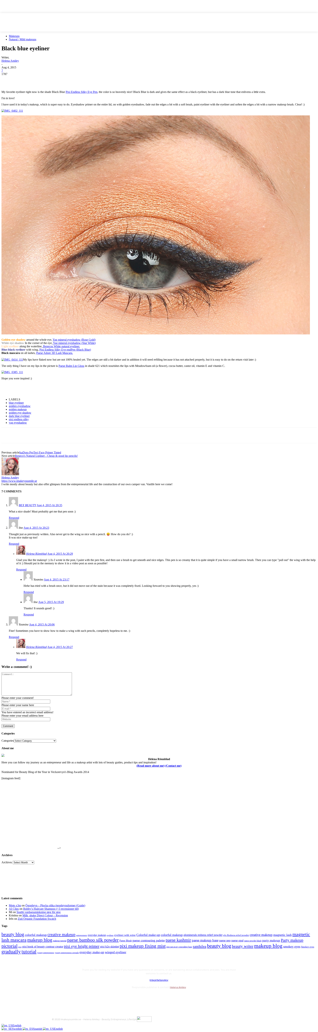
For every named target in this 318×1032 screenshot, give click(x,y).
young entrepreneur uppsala (67, 953)
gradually (11, 951)
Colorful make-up (148, 935)
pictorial (9, 946)
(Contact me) (173, 765)
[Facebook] (7, 79)
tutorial (29, 951)
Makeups (14, 36)
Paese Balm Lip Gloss (71, 365)
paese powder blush (253, 941)
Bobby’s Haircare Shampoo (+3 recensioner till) (51, 908)
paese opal (237, 940)
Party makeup (292, 940)
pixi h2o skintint (109, 946)
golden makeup (18, 409)
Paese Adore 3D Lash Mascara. (54, 353)
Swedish (17, 1028)
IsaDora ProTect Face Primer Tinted (40, 452)
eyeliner (110, 935)
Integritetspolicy (159, 980)
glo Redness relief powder (236, 935)
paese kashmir (178, 940)
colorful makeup (36, 935)
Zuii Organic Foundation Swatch (37, 918)
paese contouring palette (148, 940)
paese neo (225, 940)
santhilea (199, 946)
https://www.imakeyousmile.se (19, 480)
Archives (6, 862)
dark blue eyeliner (19, 416)
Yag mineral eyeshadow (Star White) (74, 343)
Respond (14, 517)
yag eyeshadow (18, 422)
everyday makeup (97, 935)
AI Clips (14, 908)
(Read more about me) (151, 765)
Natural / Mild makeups (22, 39)
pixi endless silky (19, 419)
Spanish (38, 1028)
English (17, 1025)
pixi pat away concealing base (179, 947)
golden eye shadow (20, 412)
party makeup (271, 940)
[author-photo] (10, 474)
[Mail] (75, 996)
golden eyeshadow (20, 406)
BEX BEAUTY (27, 505)
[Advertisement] (44, 388)
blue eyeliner (16, 402)
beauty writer (242, 946)
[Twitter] (21, 79)
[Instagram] (65, 996)
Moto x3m (15, 905)
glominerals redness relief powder (202, 935)
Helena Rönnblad (36, 553)
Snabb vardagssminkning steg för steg (39, 912)
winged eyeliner (115, 952)
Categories (7, 740)
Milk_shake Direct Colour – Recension (45, 915)
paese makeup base (205, 940)
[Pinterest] (34, 79)
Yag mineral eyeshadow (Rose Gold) (74, 339)
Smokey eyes (307, 947)
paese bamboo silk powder (93, 940)
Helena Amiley (10, 60)
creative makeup (61, 934)
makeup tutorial (59, 941)
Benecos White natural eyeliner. (61, 346)
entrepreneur (81, 935)
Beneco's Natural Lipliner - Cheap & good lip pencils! (46, 455)
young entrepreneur (45, 952)
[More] (74, 80)
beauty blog (12, 934)
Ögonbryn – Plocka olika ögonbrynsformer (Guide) (55, 905)
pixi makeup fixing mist (143, 946)
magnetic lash (282, 935)
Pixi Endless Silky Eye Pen (81, 91)
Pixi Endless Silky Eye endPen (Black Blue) (65, 349)
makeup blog (39, 940)
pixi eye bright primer (81, 946)
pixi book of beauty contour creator (42, 946)
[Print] (60, 79)
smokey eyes (291, 946)
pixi (20, 947)
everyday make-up (92, 952)
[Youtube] (94, 996)
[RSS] (85, 996)
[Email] (47, 79)
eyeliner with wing (125, 935)
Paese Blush (125, 940)
